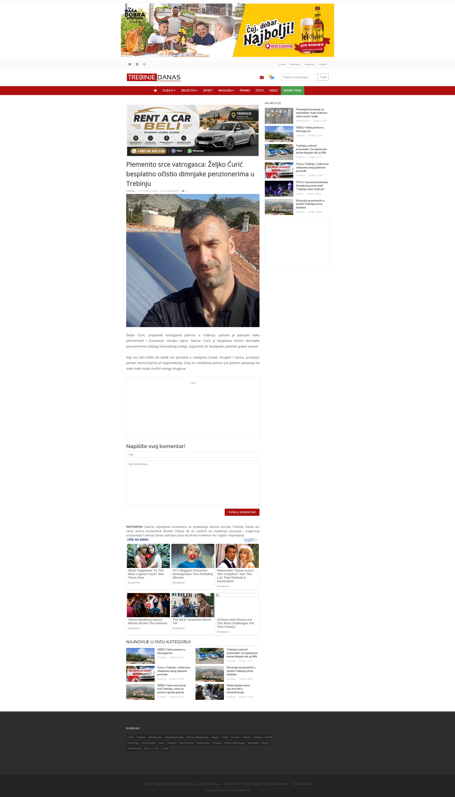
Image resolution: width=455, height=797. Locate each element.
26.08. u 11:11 (246, 661)
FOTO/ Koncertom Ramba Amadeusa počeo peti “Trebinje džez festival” (312, 186)
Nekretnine (292, 90)
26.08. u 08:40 (246, 678)
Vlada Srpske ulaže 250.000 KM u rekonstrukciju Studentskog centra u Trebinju (240, 692)
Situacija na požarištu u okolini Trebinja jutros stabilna (241, 671)
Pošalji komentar (242, 512)
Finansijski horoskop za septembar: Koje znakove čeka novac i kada (311, 113)
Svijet (225, 737)
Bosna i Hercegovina (197, 737)
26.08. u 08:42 (314, 193)
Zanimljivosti (302, 120)
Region (215, 737)
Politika (268, 737)
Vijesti (168, 90)
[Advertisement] (102, 91)
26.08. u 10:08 (177, 678)
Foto (260, 90)
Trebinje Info (231, 784)
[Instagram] (144, 64)
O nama (282, 64)
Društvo (188, 90)
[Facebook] (129, 64)
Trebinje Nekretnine (277, 784)
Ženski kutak (134, 748)
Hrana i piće (203, 743)
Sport (208, 90)
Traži (323, 77)
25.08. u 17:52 (246, 696)
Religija (257, 737)
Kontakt (323, 64)
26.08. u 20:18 (177, 657)
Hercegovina (155, 737)
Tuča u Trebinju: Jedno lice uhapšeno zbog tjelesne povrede (173, 671)
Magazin (225, 90)
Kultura (300, 193)
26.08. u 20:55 (320, 120)
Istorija (265, 743)
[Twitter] (137, 64)
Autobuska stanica (209, 784)
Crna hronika (148, 743)
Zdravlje (216, 743)
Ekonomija (133, 743)
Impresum (310, 64)
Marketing (295, 64)
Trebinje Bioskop (301, 784)
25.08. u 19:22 (177, 696)
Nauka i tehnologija (234, 743)
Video (273, 90)
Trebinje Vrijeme (252, 784)
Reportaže (253, 743)
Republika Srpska (174, 737)
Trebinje (130, 190)
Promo (245, 90)
